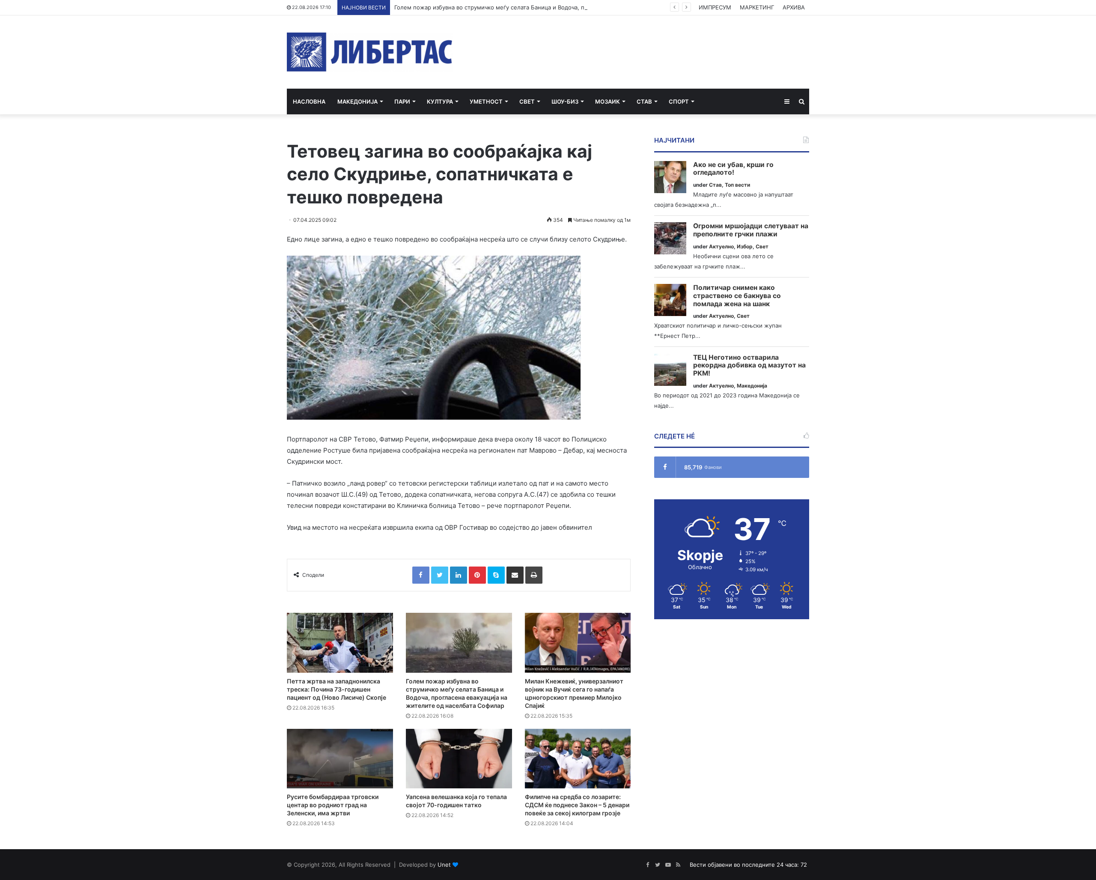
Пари (402, 101)
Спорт (679, 101)
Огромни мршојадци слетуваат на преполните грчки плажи (750, 230)
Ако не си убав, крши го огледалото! (733, 169)
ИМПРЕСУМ (715, 7)
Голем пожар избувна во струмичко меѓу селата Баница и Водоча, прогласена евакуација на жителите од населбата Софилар (569, 7)
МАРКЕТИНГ (757, 7)
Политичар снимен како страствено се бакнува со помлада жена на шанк (737, 295)
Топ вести (737, 185)
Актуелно (721, 246)
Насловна (309, 101)
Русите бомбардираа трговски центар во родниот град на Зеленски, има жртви (332, 805)
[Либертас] (370, 52)
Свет (527, 101)
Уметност (486, 101)
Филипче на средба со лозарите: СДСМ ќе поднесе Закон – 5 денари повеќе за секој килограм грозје (577, 805)
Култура (440, 101)
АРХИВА (794, 7)
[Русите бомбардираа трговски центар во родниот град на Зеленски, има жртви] (340, 759)
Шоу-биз (564, 101)
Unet (444, 864)
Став (644, 101)
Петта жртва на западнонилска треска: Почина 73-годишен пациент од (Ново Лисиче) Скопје (336, 689)
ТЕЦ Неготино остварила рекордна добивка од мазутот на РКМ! (749, 365)
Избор (745, 246)
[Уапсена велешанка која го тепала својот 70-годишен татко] (459, 759)
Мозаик (607, 101)
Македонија (357, 101)
